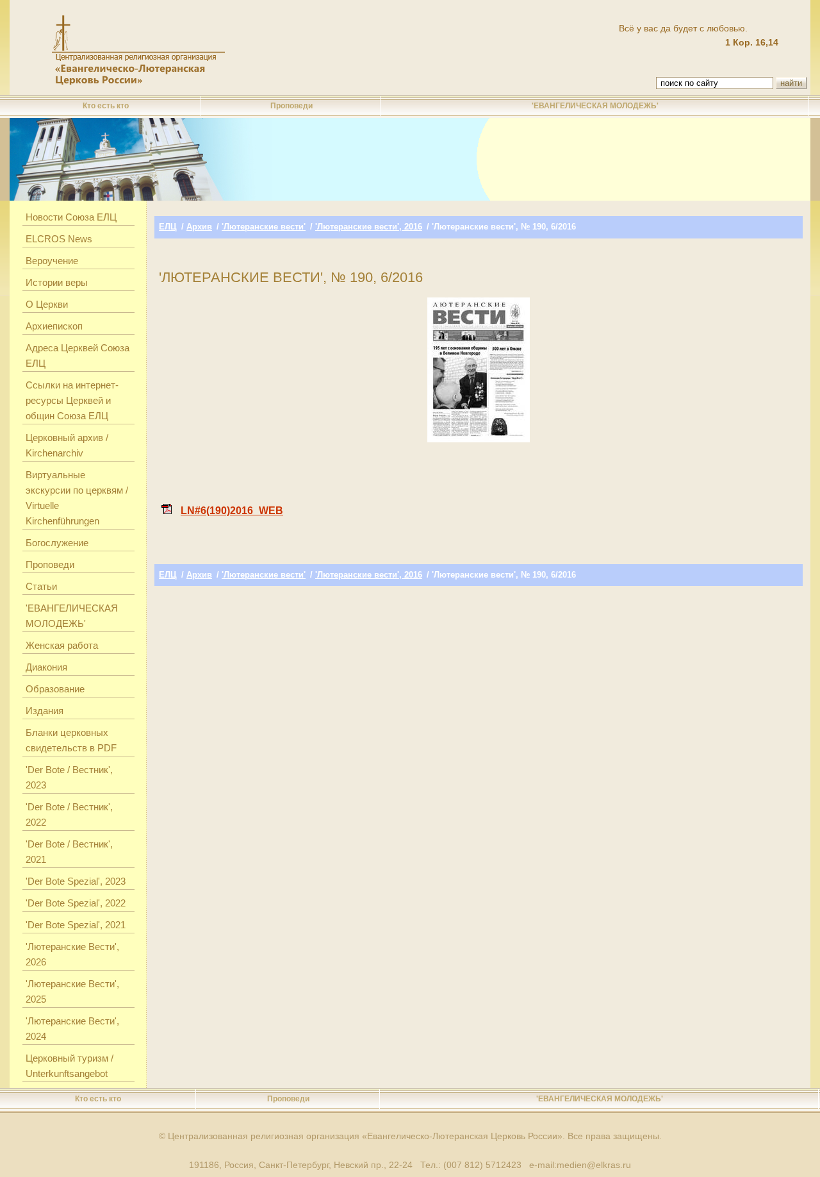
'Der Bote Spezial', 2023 (76, 881)
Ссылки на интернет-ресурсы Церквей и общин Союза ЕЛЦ (72, 400)
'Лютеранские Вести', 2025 (72, 991)
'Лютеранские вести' (264, 226)
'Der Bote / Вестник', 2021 (69, 852)
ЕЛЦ (168, 226)
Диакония (46, 667)
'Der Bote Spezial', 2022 (76, 902)
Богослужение (57, 542)
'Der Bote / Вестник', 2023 (69, 777)
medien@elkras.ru (594, 1165)
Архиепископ (54, 326)
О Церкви (47, 304)
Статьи (41, 586)
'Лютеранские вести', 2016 (368, 226)
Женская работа (62, 645)
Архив (199, 226)
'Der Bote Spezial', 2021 (76, 924)
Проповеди (291, 105)
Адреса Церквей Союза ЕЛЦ (77, 355)
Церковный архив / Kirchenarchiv (67, 445)
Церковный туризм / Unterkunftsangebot (69, 1066)
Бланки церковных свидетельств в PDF (71, 740)
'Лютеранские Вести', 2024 (72, 1028)
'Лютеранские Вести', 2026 (72, 954)
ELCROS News (59, 238)
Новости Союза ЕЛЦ (71, 217)
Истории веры (57, 282)
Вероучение (52, 260)
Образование (55, 688)
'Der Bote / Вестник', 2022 (69, 814)
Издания (44, 710)
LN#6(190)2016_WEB (232, 510)
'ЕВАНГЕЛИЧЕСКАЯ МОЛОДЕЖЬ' (595, 105)
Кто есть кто (106, 105)
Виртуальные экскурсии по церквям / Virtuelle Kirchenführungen (77, 497)
